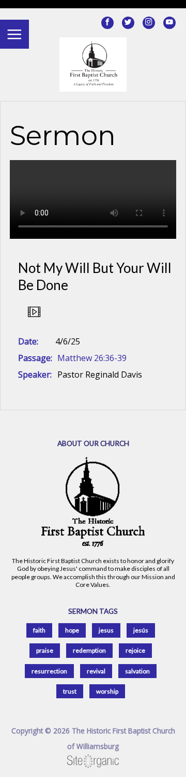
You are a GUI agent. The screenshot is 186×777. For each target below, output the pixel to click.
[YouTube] (169, 23)
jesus (106, 630)
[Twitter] (128, 23)
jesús (140, 630)
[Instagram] (149, 23)
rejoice (135, 650)
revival (96, 671)
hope (72, 630)
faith (39, 630)
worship (107, 691)
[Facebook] (107, 23)
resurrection (49, 671)
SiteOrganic (93, 761)
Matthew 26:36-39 (92, 358)
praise (44, 650)
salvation (137, 671)
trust (69, 691)
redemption (89, 650)
